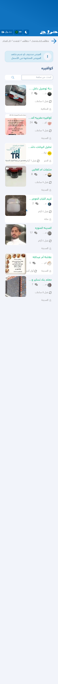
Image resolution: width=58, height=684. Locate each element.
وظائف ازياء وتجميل (40, 41)
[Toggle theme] (26, 32)
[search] (13, 77)
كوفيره (16, 41)
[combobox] (37, 77)
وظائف (25, 41)
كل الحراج (7, 41)
